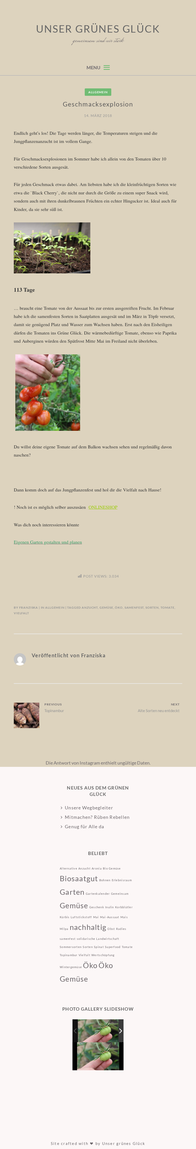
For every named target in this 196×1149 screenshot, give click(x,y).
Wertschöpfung (103, 955)
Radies (121, 928)
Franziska (28, 607)
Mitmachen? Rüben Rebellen (97, 817)
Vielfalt (21, 613)
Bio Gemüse (112, 868)
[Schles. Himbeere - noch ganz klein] (98, 1031)
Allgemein (98, 92)
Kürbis (65, 917)
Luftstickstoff (81, 917)
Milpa (64, 928)
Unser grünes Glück (98, 29)
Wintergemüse (71, 967)
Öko (119, 607)
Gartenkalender (98, 893)
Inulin (109, 907)
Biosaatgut (79, 878)
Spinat (99, 946)
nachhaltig (88, 927)
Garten (72, 891)
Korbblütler (124, 907)
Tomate (168, 607)
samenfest (134, 607)
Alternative (68, 868)
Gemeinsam (120, 893)
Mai (96, 917)
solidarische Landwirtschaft (98, 938)
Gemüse (106, 607)
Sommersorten (71, 946)
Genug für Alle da (84, 826)
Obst (111, 928)
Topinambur (69, 955)
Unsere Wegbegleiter (89, 807)
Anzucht (90, 607)
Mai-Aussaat (109, 917)
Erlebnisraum (122, 880)
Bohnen (105, 880)
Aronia (97, 868)
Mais (124, 917)
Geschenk (96, 907)
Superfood (112, 946)
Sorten (152, 607)
